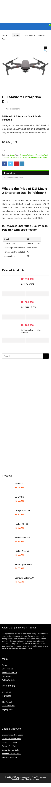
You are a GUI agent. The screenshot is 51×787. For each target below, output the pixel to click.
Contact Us (7, 676)
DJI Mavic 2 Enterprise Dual (12, 158)
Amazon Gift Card (9, 757)
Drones (16, 35)
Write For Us (7, 669)
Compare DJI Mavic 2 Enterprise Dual (34, 155)
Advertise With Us (9, 672)
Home (4, 35)
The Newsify (7, 702)
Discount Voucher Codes (12, 735)
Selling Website (8, 680)
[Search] (38, 26)
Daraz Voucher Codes (11, 739)
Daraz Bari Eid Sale (10, 750)
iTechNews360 (8, 706)
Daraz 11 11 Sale (9, 742)
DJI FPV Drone (27, 284)
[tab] (25, 172)
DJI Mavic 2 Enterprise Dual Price (35, 158)
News (4, 665)
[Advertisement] (23, 428)
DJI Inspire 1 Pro (28, 307)
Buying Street (8, 709)
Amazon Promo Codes (11, 754)
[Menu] (3, 26)
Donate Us (6, 692)
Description (9, 173)
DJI (3, 151)
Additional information (13, 178)
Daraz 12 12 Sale (9, 746)
